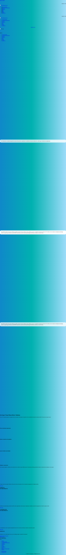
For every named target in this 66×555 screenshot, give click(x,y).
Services (3, 8)
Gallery (3, 12)
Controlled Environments (6, 7)
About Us (3, 9)
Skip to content (2, 0)
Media (3, 549)
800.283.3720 (33, 27)
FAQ (3, 10)
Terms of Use (4, 552)
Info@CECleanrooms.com (4, 535)
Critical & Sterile (4, 19)
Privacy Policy (4, 551)
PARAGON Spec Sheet (5, 548)
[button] (1, 485)
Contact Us (3, 25)
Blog (3, 11)
